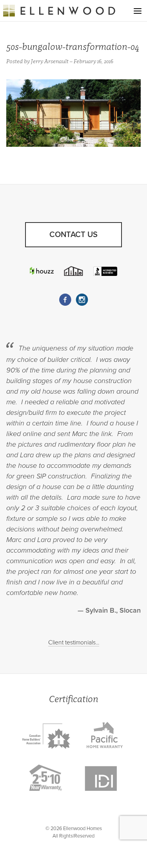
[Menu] (137, 11)
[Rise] (74, 271)
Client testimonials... (73, 642)
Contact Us (73, 234)
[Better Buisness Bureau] (105, 271)
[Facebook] (65, 300)
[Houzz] (42, 271)
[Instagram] (82, 300)
